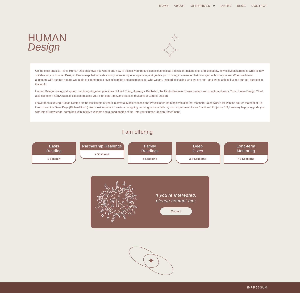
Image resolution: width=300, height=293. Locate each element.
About (180, 5)
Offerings (200, 5)
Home (164, 5)
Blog (241, 5)
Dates (226, 5)
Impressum (257, 287)
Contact (259, 5)
